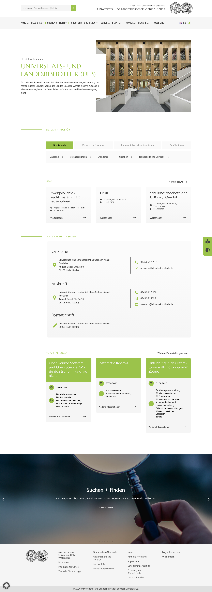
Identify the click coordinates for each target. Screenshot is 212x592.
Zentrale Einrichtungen (70, 571)
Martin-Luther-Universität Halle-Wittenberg (67, 555)
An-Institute (99, 564)
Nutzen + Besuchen (31, 23)
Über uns (159, 23)
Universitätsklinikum (103, 568)
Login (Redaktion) (171, 552)
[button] (189, 23)
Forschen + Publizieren (82, 23)
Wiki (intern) (168, 556)
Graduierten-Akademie (105, 552)
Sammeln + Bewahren (137, 23)
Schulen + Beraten (111, 23)
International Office (68, 566)
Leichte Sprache (136, 577)
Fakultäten (63, 562)
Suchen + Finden (56, 23)
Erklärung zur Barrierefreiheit (135, 571)
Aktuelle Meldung (137, 556)
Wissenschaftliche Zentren (102, 558)
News (130, 552)
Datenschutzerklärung (139, 565)
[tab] (59, 145)
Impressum (133, 561)
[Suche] (73, 8)
